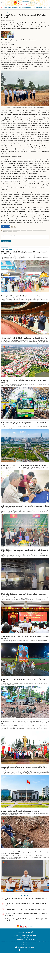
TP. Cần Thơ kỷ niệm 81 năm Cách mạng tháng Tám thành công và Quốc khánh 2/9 (25, 722)
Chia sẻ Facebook (6, 226)
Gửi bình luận (6, 241)
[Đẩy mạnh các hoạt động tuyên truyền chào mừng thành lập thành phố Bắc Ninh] (25, 791)
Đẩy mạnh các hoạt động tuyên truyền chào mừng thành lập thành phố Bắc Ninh (24, 768)
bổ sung (14, 231)
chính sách (30, 230)
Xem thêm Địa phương (9, 249)
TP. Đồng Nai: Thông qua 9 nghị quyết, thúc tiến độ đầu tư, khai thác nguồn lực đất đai (23, 595)
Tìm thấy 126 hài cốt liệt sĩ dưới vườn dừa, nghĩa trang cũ (20, 811)
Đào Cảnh (3, 20)
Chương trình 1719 (16, 230)
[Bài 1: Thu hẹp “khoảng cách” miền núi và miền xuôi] (7, 34)
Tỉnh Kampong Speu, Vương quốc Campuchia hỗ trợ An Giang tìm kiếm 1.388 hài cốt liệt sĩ (25, 507)
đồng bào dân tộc (37, 230)
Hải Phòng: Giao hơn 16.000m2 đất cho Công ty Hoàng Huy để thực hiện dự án (26, 899)
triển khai (5, 231)
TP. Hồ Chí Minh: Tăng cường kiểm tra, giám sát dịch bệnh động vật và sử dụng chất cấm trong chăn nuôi (24, 551)
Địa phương (13, 12)
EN (48, 3)
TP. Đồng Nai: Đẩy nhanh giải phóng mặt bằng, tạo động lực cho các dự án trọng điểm (26, 914)
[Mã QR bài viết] (15, 226)
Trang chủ (7, 12)
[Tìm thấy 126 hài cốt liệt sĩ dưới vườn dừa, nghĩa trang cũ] (25, 832)
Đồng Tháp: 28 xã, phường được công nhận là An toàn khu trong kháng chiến (26, 904)
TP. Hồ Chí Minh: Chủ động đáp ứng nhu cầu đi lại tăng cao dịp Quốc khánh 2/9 (23, 381)
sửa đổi (10, 231)
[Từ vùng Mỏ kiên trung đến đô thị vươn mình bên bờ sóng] (25, 318)
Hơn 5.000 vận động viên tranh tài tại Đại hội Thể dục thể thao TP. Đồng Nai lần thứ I (25, 637)
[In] (12, 226)
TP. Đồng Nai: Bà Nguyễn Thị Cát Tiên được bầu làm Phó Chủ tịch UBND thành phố (26, 919)
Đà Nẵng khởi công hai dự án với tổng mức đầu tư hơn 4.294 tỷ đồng (25, 909)
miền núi (43, 230)
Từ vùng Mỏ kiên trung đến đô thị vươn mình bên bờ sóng (20, 296)
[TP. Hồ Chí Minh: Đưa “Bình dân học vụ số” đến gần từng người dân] (25, 486)
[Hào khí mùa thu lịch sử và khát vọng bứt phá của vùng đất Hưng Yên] (25, 360)
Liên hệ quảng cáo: (25, 944)
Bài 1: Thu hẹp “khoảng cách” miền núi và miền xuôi (19, 40)
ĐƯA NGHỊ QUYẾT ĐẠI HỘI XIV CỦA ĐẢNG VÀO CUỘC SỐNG (20, 7)
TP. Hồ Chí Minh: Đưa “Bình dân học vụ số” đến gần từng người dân (23, 465)
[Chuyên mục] (2, 3)
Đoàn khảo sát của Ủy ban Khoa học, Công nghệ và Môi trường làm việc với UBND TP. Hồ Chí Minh (24, 852)
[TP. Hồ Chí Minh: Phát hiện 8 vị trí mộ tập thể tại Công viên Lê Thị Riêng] (25, 702)
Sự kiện (5, 7)
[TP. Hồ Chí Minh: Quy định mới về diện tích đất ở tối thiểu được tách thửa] (25, 445)
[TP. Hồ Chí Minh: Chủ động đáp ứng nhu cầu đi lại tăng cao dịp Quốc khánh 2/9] (25, 403)
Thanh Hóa (24, 230)
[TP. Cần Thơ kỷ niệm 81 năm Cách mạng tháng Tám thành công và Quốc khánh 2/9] (25, 747)
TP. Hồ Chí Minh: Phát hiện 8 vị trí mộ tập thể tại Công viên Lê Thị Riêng (23, 680)
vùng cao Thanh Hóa (7, 230)
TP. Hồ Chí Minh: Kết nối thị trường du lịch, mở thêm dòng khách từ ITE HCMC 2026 (23, 253)
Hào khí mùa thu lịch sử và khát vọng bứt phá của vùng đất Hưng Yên (24, 338)
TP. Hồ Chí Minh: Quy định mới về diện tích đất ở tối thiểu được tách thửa (23, 423)
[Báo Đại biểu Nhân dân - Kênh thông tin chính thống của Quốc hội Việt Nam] (25, 2)
